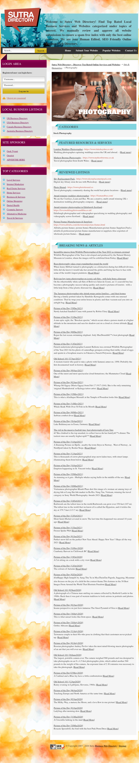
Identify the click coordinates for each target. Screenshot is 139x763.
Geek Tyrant (12, 151)
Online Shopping (15, 201)
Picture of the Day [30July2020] (68, 613)
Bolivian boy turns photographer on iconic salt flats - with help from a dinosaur (90, 278)
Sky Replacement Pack (64, 178)
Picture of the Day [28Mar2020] (68, 725)
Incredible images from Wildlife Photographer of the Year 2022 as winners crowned (92, 251)
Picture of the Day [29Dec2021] (68, 308)
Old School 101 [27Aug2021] (67, 358)
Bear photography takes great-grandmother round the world (81, 263)
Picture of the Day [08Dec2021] (68, 331)
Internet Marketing (15, 184)
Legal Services (13, 179)
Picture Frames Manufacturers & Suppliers (73, 221)
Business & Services (16, 196)
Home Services (13, 192)
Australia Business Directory (20, 130)
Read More (122, 257)
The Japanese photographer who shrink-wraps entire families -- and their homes (90, 293)
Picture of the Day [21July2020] (68, 631)
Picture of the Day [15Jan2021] (68, 527)
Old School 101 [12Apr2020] (67, 681)
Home (68, 50)
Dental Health (13, 205)
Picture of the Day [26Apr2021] (68, 421)
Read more (126, 152)
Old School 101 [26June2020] (67, 654)
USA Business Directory (18, 122)
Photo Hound (60, 187)
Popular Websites (111, 50)
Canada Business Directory (19, 126)
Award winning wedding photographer (71, 195)
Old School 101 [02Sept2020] (67, 590)
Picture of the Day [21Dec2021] (68, 317)
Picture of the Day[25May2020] (68, 672)
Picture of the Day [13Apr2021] (68, 453)
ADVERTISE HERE (16, 159)
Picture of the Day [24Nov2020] (68, 548)
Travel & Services (15, 217)
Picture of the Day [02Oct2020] (68, 574)
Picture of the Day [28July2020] (68, 622)
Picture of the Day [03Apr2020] (68, 707)
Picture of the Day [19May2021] (68, 394)
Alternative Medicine (16, 213)
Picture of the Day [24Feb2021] (68, 500)
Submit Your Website (87, 50)
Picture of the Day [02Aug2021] (68, 382)
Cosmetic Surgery (15, 209)
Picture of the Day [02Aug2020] (68, 604)
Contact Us (130, 50)
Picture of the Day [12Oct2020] (68, 565)
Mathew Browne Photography (67, 157)
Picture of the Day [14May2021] (68, 403)
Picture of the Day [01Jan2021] (68, 536)
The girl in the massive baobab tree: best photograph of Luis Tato (83, 429)
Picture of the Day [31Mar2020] (68, 716)
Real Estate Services (16, 188)
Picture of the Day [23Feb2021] (68, 515)
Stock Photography (62, 133)
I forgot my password (16, 97)
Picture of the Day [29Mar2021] (68, 474)
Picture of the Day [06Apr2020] (68, 690)
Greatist (10, 155)
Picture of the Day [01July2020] (68, 643)
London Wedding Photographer (68, 149)
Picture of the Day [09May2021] (68, 412)
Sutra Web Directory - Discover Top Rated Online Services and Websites (86, 64)
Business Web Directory (106, 745)
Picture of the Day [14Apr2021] (68, 441)
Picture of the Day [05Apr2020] (68, 699)
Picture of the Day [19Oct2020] (68, 556)
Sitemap (122, 745)
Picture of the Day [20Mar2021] (68, 485)
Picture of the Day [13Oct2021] (68, 343)
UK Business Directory (17, 118)
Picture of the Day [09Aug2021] (68, 370)
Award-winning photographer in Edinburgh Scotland (78, 207)
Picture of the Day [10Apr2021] (68, 465)
